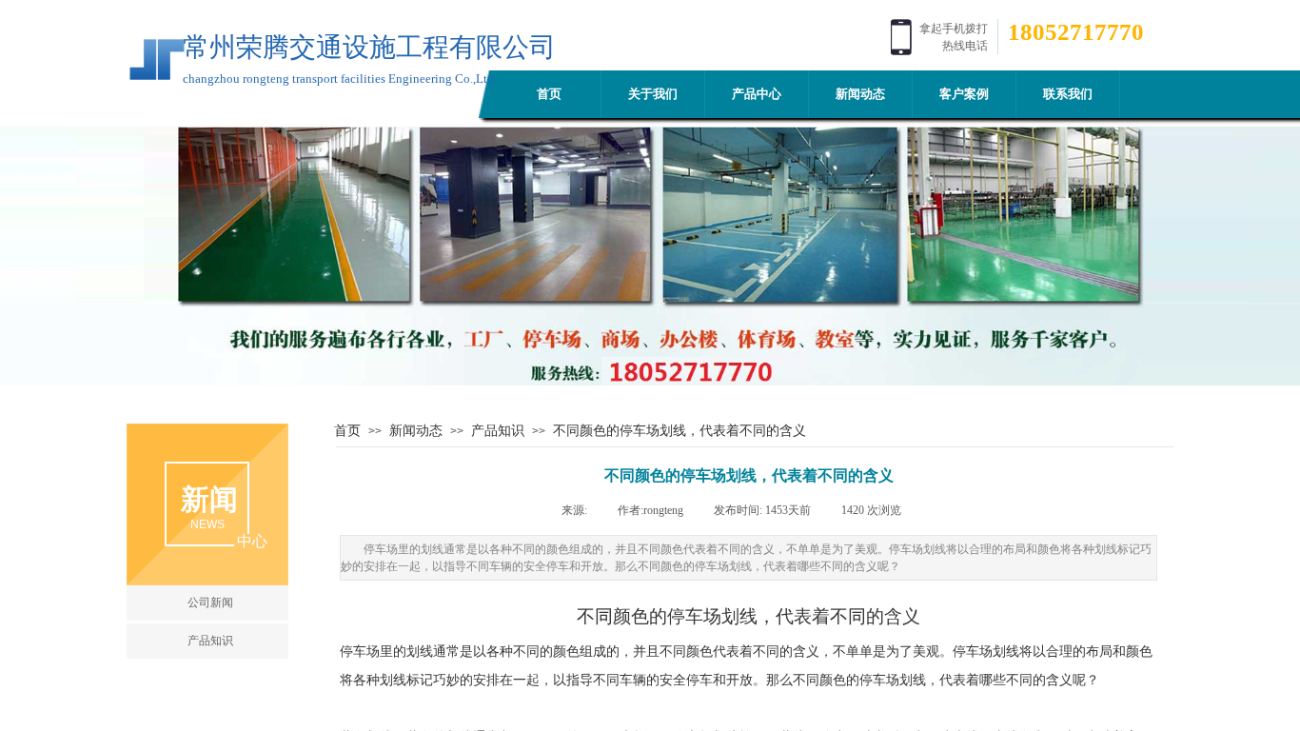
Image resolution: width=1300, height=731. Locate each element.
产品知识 (497, 430)
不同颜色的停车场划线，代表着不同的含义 (679, 430)
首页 (549, 94)
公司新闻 (210, 602)
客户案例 (964, 94)
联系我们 (1068, 94)
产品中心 (756, 94)
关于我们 (653, 94)
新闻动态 (860, 94)
